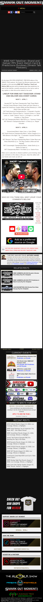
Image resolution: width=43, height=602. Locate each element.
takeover (29, 250)
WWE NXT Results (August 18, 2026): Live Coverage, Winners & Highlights (19, 452)
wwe (34, 250)
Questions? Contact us (21, 416)
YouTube (37, 213)
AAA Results (20, 364)
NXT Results (22, 366)
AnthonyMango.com (31, 263)
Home (22, 349)
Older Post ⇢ (37, 349)
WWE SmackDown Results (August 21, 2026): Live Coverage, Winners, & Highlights (20, 434)
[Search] (34, 12)
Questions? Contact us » (21, 549)
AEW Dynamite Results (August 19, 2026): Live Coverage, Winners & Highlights (20, 443)
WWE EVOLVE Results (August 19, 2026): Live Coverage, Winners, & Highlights (20, 447)
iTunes (38, 219)
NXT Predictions (29, 364)
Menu (22, 8)
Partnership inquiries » (21, 568)
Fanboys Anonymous (32, 262)
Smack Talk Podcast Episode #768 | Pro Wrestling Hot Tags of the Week (18, 438)
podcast (23, 248)
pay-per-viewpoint (14, 248)
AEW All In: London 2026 (24, 369)
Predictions (20, 358)
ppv (28, 248)
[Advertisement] (21, 36)
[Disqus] (21, 321)
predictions (34, 248)
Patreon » (19, 530)
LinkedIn (21, 263)
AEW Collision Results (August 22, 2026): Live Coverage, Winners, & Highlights (20, 425)
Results (28, 358)
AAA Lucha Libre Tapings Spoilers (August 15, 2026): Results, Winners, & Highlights (20, 465)
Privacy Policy (5, 600)
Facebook (16, 263)
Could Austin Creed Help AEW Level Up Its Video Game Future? (21, 456)
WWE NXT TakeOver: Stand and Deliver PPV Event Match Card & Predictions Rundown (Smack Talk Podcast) (21, 64)
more (39, 223)
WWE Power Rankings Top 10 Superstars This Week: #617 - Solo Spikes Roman (20, 429)
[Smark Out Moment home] (21, 3)
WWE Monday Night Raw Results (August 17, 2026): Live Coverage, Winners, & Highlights (20, 461)
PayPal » (25, 530)
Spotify (38, 221)
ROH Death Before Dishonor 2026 (26, 356)
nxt (6, 248)
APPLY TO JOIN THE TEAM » (21, 414)
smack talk (9, 250)
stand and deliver (19, 250)
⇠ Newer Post (6, 349)
